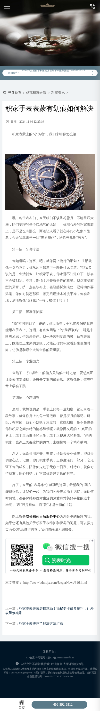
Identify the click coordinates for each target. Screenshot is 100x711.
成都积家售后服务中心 (43, 516)
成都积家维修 (36, 93)
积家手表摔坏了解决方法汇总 (41, 623)
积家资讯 (58, 93)
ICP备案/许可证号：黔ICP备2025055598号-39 (50, 657)
